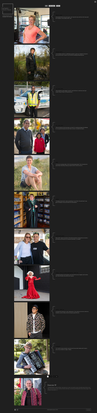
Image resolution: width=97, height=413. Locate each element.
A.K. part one (59, 88)
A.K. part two (59, 125)
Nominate (88, 409)
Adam (57, 199)
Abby (57, 162)
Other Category (52, 5)
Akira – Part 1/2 (60, 309)
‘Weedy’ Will (59, 51)
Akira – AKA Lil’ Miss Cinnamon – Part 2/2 (67, 272)
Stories (58, 5)
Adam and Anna (60, 236)
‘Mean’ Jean (59, 15)
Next (56, 376)
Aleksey (58, 346)
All (46, 5)
